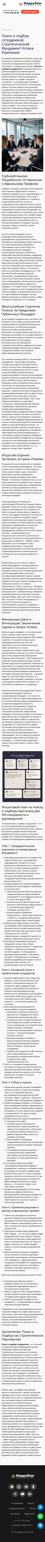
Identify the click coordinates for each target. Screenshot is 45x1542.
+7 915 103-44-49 (22, 1520)
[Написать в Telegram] (40, 1525)
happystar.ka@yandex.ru (22, 1525)
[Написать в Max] (40, 1507)
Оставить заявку (30, 12)
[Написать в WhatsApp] (40, 1516)
